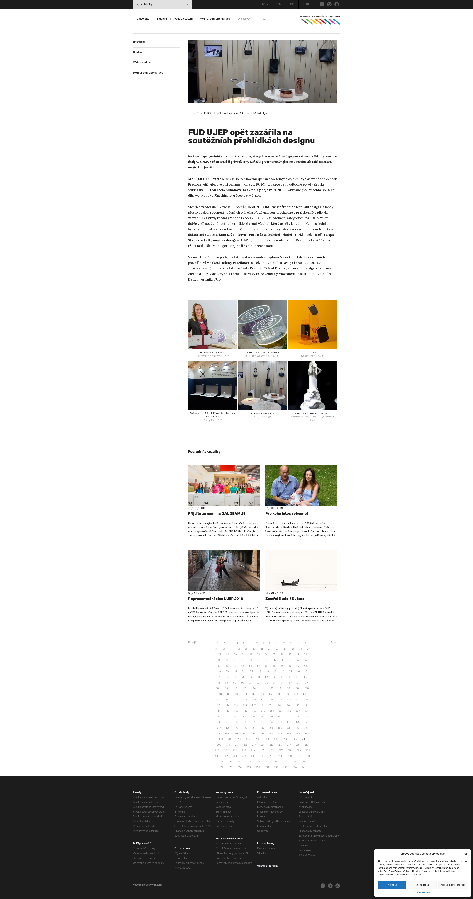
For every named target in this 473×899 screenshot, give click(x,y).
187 (306, 727)
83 (274, 677)
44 (250, 660)
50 (298, 660)
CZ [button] (263, 4)
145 (227, 710)
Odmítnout (422, 885)
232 (226, 756)
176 (306, 722)
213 (254, 744)
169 (245, 722)
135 (236, 705)
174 (289, 722)
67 (243, 671)
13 (299, 643)
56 (250, 665)
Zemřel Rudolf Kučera (285, 598)
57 (258, 665)
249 (286, 761)
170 (254, 722)
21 (262, 648)
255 (249, 767)
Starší (333, 642)
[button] (465, 854)
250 (295, 761)
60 (282, 665)
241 (308, 756)
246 (258, 761)
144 (218, 710)
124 (236, 699)
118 (278, 694)
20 (254, 648)
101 (227, 688)
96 (282, 682)
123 (227, 699)
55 (242, 665)
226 (271, 750)
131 (297, 699)
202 (248, 739)
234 (244, 756)
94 (266, 682)
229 (299, 750)
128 (271, 699)
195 (280, 733)
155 (218, 716)
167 (227, 722)
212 (245, 744)
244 (239, 761)
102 (236, 688)
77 (227, 677)
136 (245, 705)
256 (258, 767)
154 (307, 710)
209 (219, 744)
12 (291, 643)
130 (289, 699)
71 (275, 671)
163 (289, 716)
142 (298, 705)
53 (227, 665)
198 (307, 733)
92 (250, 682)
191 (244, 733)
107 (280, 688)
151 (280, 710)
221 (226, 750)
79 (243, 677)
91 (242, 682)
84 (282, 677)
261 (304, 767)
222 (235, 750)
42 (234, 660)
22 (269, 648)
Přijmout (392, 885)
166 (219, 722)
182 (262, 727)
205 (276, 739)
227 (281, 750)
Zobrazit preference (452, 885)
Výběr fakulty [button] (144, 4)
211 (236, 744)
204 (267, 739)
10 (277, 643)
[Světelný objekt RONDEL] (262, 324)
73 (290, 671)
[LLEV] (312, 324)
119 (287, 694)
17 (231, 648)
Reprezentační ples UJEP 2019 (215, 598)
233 (235, 756)
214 (263, 744)
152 (289, 710)
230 (308, 750)
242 (221, 761)
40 (219, 660)
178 (227, 727)
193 (262, 733)
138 (262, 705)
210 (228, 744)
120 (296, 694)
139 (271, 705)
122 (219, 699)
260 (294, 767)
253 (230, 767)
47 (274, 660)
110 (307, 688)
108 (289, 688)
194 (271, 733)
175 (298, 722)
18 (239, 648)
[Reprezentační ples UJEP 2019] (224, 570)
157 (236, 716)
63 (305, 665)
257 (267, 767)
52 (219, 665)
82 (266, 677)
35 (274, 654)
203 (258, 739)
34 (266, 654)
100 (218, 688)
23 (277, 648)
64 (219, 671)
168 (236, 722)
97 (290, 682)
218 (298, 744)
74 (298, 671)
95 (274, 682)
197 (298, 733)
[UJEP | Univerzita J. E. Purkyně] (319, 21)
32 (250, 654)
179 (236, 727)
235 (253, 756)
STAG (306, 4)
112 (228, 694)
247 (268, 761)
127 (263, 699)
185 (288, 727)
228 (290, 750)
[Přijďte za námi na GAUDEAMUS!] (224, 485)
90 (234, 682)
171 (263, 722)
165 (307, 716)
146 (236, 710)
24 (285, 648)
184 (280, 727)
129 (280, 699)
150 (272, 710)
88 (218, 682)
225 (262, 750)
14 (306, 643)
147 (245, 710)
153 (298, 710)
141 (289, 705)
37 (290, 654)
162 (280, 716)
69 (259, 671)
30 (235, 654)
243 (230, 761)
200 (230, 739)
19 (246, 648)
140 (280, 705)
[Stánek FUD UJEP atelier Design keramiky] (212, 385)
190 (236, 733)
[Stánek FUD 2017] (262, 385)
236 (262, 756)
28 (219, 654)
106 (271, 688)
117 (270, 694)
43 (242, 660)
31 (243, 654)
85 (290, 677)
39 (305, 654)
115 (253, 694)
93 (258, 682)
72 (282, 671)
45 (258, 660)
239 (290, 756)
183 (271, 727)
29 (227, 654)
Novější (192, 642)
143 (306, 705)
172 (271, 722)
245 (249, 761)
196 (289, 733)
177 (219, 727)
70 (267, 671)
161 (271, 716)
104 (254, 688)
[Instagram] (329, 4)
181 (254, 727)
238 (281, 756)
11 (284, 643)
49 (290, 660)
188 (218, 733)
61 (290, 665)
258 (276, 767)
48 (282, 660)
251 (304, 761)
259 (285, 767)
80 (251, 677)
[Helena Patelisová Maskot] (312, 385)
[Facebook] (322, 4)
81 (259, 677)
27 (308, 648)
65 (227, 671)
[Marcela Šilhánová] (212, 324)
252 (221, 767)
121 (304, 694)
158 (244, 716)
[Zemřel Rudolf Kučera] (301, 570)
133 (218, 705)
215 (271, 744)
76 (219, 677)
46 (266, 660)
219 (306, 744)
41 (227, 660)
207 (295, 739)
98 (298, 682)
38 (297, 654)
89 (226, 682)
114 (245, 694)
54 (235, 665)
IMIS (291, 4)
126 (254, 699)
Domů (195, 113)
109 (298, 688)
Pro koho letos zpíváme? (287, 513)
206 (285, 739)
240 (299, 756)
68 (251, 671)
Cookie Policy (423, 892)
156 (227, 716)
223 (244, 750)
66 (235, 671)
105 (262, 688)
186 (297, 727)
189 (227, 733)
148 (254, 710)
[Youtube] (336, 4)
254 (240, 767)
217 (289, 744)
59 (274, 665)
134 (227, 705)
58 (266, 665)
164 (298, 716)
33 (258, 654)
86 (297, 677)
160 (262, 716)
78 (235, 677)
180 (245, 727)
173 (280, 722)
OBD (278, 4)
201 (239, 739)
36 (282, 654)
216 (280, 744)
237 (271, 756)
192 (253, 733)
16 (224, 648)
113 (237, 694)
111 (220, 694)
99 (306, 682)
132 (306, 699)
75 (306, 671)
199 (221, 739)
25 (293, 648)
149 (263, 710)
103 (244, 688)
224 (253, 750)
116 (262, 694)
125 (245, 699)
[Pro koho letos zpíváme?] (301, 485)
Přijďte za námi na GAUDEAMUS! (217, 513)
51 (306, 660)
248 (277, 761)
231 (217, 756)
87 (305, 677)
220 (217, 750)
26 (300, 648)
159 (253, 716)
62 (297, 665)
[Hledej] (265, 19)
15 (216, 648)
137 (254, 705)
